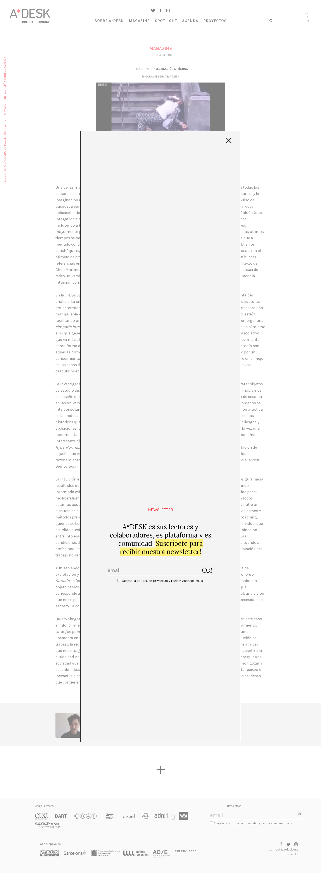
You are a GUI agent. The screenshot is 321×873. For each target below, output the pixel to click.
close (229, 140)
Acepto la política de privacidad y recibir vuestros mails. (163, 581)
